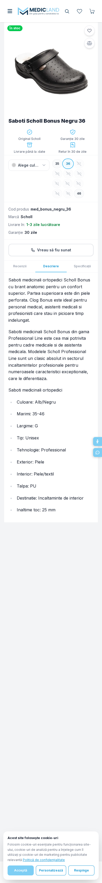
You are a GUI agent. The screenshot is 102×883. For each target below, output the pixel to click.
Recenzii (19, 266)
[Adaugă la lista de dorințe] (89, 30)
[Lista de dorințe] (79, 11)
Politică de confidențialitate (44, 860)
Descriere (51, 266)
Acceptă (20, 870)
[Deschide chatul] (97, 452)
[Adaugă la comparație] (89, 43)
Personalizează (51, 870)
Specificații (82, 266)
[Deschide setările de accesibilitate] (97, 441)
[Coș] (92, 11)
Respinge (81, 870)
